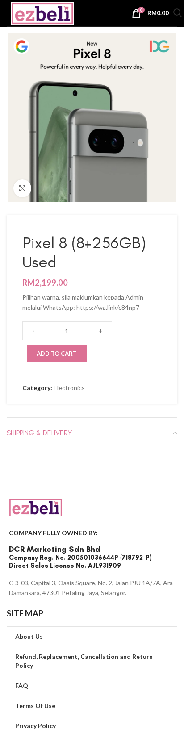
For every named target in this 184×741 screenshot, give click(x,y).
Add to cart (57, 353)
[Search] (177, 14)
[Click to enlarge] (22, 188)
